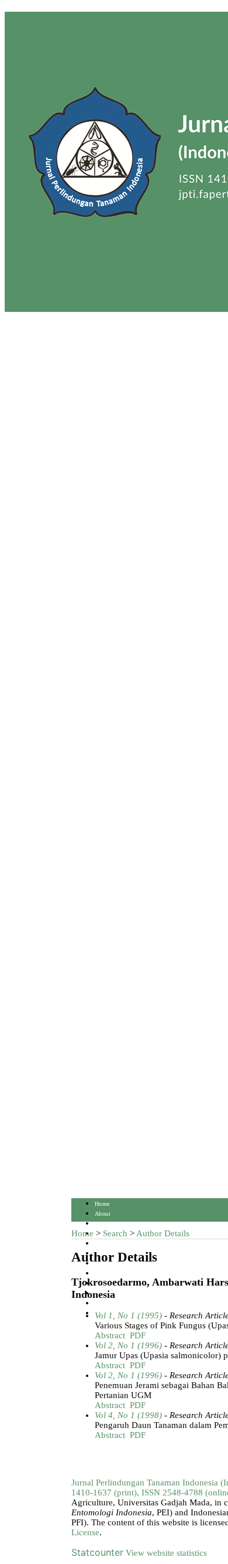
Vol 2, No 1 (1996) (128, 1345)
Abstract (110, 1335)
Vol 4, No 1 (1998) (128, 1415)
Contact (105, 1303)
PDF (138, 1335)
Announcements (115, 1273)
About (102, 1214)
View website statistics (166, 1553)
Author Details (162, 1233)
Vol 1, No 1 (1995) (128, 1315)
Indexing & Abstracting (125, 1293)
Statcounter (97, 1552)
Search (103, 1243)
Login (102, 1223)
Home (102, 1204)
